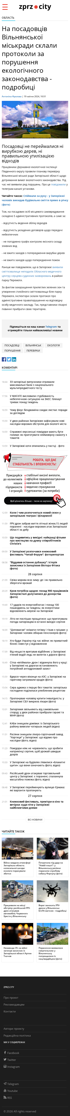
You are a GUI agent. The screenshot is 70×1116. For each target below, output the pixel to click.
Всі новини (35, 819)
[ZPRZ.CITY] (35, 7)
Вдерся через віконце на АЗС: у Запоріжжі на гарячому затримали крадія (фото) (38, 678)
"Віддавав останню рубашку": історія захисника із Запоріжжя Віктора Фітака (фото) (35, 565)
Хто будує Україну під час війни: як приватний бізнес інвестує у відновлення (38, 642)
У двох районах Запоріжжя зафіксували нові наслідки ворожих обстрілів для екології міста (38, 422)
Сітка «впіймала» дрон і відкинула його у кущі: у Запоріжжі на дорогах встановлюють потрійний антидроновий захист (38, 665)
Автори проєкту (14, 1028)
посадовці (11, 345)
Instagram (13, 1066)
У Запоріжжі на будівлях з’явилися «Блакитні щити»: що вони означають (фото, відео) (37, 764)
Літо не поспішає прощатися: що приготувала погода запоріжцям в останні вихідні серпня (38, 620)
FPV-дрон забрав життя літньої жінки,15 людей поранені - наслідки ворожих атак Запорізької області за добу (39, 526)
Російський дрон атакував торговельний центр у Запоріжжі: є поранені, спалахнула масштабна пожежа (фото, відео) (36, 776)
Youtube (12, 1091)
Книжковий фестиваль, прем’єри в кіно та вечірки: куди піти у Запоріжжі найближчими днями (36, 804)
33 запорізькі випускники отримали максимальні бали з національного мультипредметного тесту (32, 384)
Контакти (10, 1011)
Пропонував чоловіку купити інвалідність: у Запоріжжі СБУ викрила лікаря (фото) (37, 700)
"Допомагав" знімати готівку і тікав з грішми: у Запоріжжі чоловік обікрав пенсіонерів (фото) (39, 631)
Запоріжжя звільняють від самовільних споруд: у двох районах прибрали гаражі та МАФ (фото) (37, 712)
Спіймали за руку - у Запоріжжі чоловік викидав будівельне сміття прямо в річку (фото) (35, 200)
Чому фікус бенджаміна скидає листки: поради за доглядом (38, 411)
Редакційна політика (17, 1035)
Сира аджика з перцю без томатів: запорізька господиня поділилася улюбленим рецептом (38, 689)
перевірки (33, 350)
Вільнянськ (33, 345)
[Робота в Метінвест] (35, 480)
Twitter (11, 1060)
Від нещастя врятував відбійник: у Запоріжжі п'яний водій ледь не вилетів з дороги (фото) (38, 653)
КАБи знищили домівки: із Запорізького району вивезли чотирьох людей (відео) (35, 725)
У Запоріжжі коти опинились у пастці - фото (37, 445)
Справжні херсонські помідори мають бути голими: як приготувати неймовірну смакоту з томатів (38, 434)
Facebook (13, 1053)
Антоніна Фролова (12, 96)
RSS (9, 1097)
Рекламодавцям (14, 1004)
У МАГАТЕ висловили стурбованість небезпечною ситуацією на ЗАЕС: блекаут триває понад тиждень (36, 399)
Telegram (51, 326)
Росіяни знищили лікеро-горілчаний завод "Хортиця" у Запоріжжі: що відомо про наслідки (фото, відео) (36, 737)
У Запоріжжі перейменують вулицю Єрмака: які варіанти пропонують (37, 789)
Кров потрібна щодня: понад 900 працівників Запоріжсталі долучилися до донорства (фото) (39, 593)
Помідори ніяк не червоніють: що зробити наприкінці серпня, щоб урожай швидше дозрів (36, 751)
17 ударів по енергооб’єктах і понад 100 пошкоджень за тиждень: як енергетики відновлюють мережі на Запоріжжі (34, 607)
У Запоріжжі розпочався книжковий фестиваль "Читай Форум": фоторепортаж (37, 553)
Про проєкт (11, 997)
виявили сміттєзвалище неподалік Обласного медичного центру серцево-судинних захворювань (32, 271)
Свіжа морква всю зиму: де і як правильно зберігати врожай (36, 581)
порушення (12, 350)
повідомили (58, 184)
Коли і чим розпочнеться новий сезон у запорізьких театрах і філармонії (35, 514)
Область (8, 17)
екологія (53, 345)
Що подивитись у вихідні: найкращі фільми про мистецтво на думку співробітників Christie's (38, 540)
